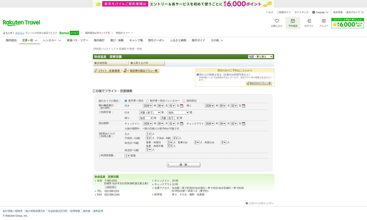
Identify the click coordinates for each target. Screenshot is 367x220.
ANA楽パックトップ (104, 48)
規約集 (86, 210)
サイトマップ (301, 12)
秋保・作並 (135, 48)
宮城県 (122, 48)
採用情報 (75, 210)
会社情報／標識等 (13, 210)
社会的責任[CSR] (57, 210)
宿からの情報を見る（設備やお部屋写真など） (225, 74)
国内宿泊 (191, 100)
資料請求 (98, 210)
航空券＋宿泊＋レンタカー (165, 100)
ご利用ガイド (284, 12)
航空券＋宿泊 (135, 100)
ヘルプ (269, 12)
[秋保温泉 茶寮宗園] (110, 187)
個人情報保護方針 (35, 210)
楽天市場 (338, 12)
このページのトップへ (260, 203)
